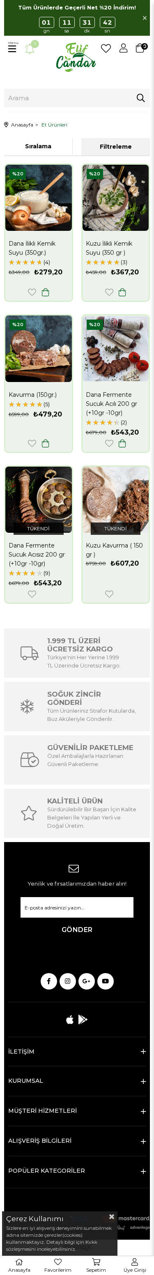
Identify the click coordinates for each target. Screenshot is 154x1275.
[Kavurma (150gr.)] (38, 348)
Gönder (77, 930)
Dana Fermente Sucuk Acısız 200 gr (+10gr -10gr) (37, 554)
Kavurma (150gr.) (33, 394)
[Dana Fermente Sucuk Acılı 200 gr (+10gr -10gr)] (116, 348)
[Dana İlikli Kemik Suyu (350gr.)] (38, 198)
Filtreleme (116, 146)
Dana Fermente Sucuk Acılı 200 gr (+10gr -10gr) (111, 404)
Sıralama (38, 146)
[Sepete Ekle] (45, 292)
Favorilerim (106, 48)
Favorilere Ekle (32, 292)
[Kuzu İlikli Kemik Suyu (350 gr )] (116, 198)
